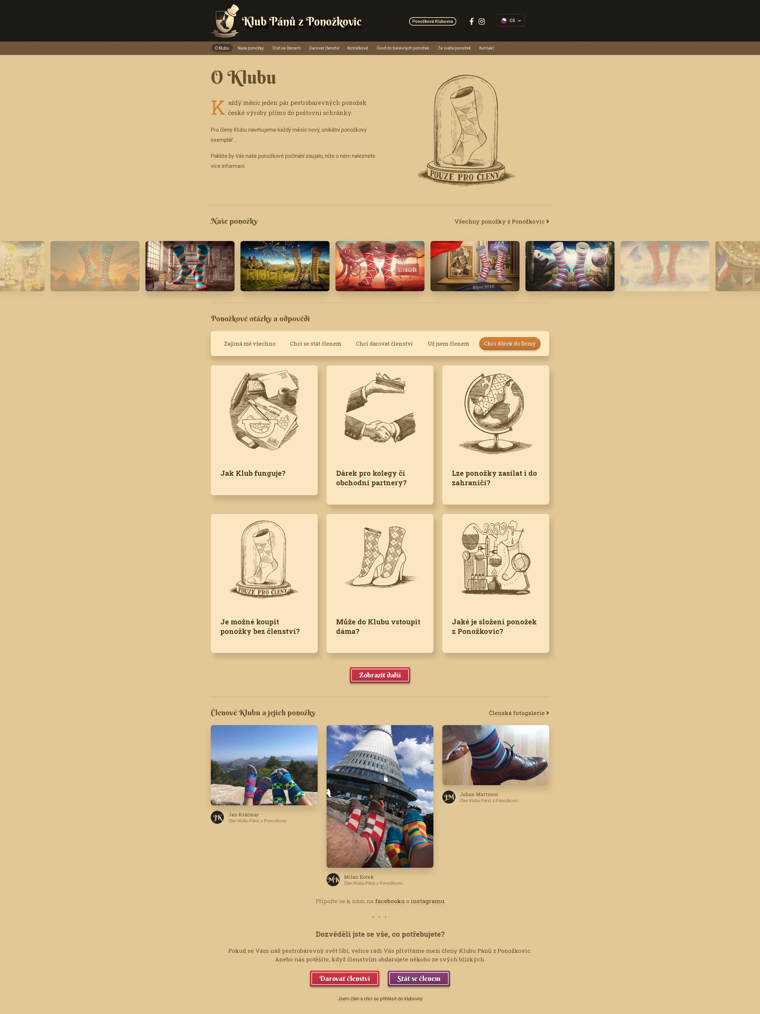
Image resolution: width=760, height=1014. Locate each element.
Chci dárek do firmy (510, 343)
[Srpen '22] (665, 266)
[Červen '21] (570, 266)
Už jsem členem (448, 343)
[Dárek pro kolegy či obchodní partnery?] (380, 412)
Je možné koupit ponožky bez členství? (260, 626)
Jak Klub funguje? (253, 473)
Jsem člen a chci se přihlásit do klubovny (380, 999)
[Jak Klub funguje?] (264, 412)
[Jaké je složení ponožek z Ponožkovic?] (495, 560)
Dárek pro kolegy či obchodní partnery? (371, 477)
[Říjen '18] (475, 266)
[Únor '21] (380, 266)
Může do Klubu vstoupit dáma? (378, 626)
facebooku (390, 901)
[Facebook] (471, 21)
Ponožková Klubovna (432, 21)
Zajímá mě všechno (250, 343)
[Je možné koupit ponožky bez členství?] (264, 560)
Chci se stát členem (315, 343)
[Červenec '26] (190, 266)
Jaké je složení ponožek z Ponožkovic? (494, 626)
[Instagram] (482, 21)
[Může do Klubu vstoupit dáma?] (380, 560)
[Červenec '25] (95, 266)
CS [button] (512, 20)
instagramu (427, 901)
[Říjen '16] (285, 266)
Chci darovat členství (384, 343)
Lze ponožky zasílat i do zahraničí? (494, 477)
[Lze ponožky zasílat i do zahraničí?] (495, 412)
